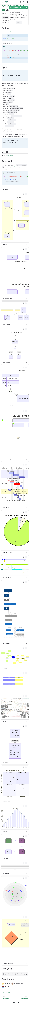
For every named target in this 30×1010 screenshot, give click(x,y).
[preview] (23, 194)
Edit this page (6, 992)
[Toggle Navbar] (28, 2)
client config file (10, 167)
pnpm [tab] (4, 35)
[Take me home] (7, 2)
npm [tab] (13, 35)
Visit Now (19, 22)
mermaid (8, 32)
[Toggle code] (26, 244)
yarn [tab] (9, 35)
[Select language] (14, 2)
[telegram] (18, 2)
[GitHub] (20, 2)
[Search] (24, 2)
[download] (26, 194)
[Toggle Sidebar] (2, 2)
